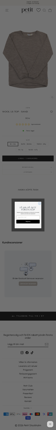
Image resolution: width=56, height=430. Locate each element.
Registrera (28, 221)
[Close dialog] (39, 203)
